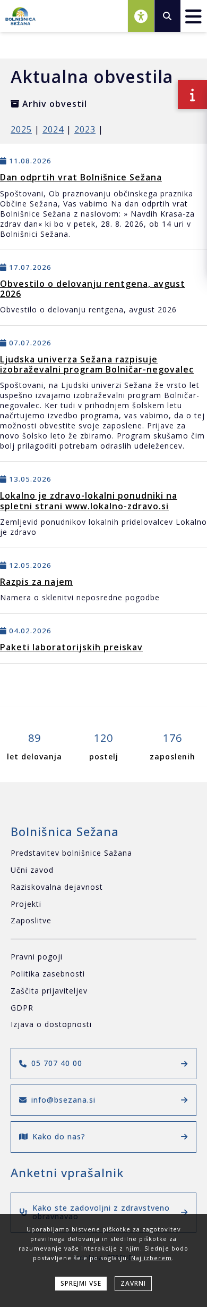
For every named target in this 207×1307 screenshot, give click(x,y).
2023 (85, 129)
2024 (53, 129)
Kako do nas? (58, 1136)
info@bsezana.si (63, 1100)
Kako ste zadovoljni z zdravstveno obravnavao (101, 1212)
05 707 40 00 (56, 1063)
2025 (21, 129)
